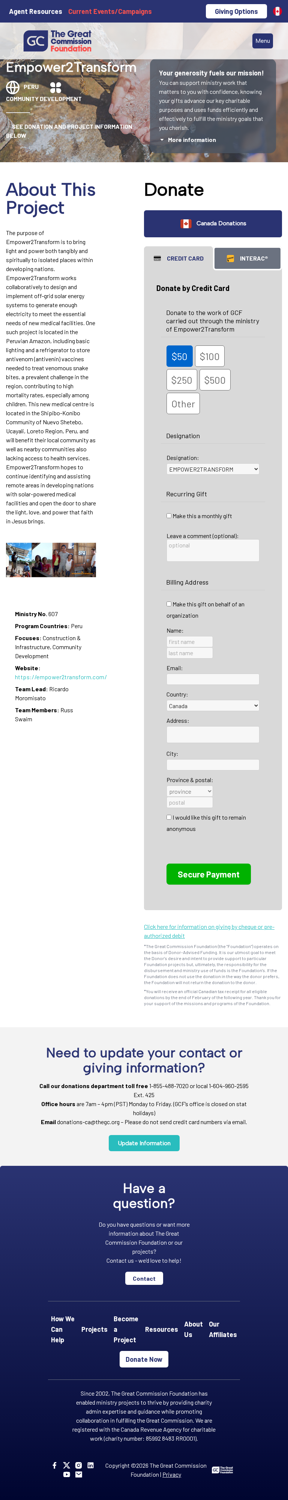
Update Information (144, 1143)
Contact (144, 1278)
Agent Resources (35, 11)
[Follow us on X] (68, 1465)
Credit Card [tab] (185, 258)
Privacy (171, 1474)
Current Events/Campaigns (110, 11)
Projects (94, 1329)
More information (192, 139)
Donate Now (144, 1359)
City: (172, 753)
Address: (177, 720)
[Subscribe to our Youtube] (68, 1474)
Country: (177, 694)
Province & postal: (189, 779)
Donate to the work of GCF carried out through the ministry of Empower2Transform (212, 320)
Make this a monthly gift (202, 515)
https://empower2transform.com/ (61, 676)
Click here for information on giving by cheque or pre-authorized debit (209, 931)
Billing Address (187, 582)
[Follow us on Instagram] (80, 1465)
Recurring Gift (186, 494)
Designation (183, 435)
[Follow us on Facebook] (56, 1465)
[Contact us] (80, 1474)
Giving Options (236, 11)
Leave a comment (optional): (202, 535)
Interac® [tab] (254, 258)
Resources (161, 1329)
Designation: (182, 457)
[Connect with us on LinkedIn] (92, 1465)
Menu (262, 40)
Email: (174, 667)
